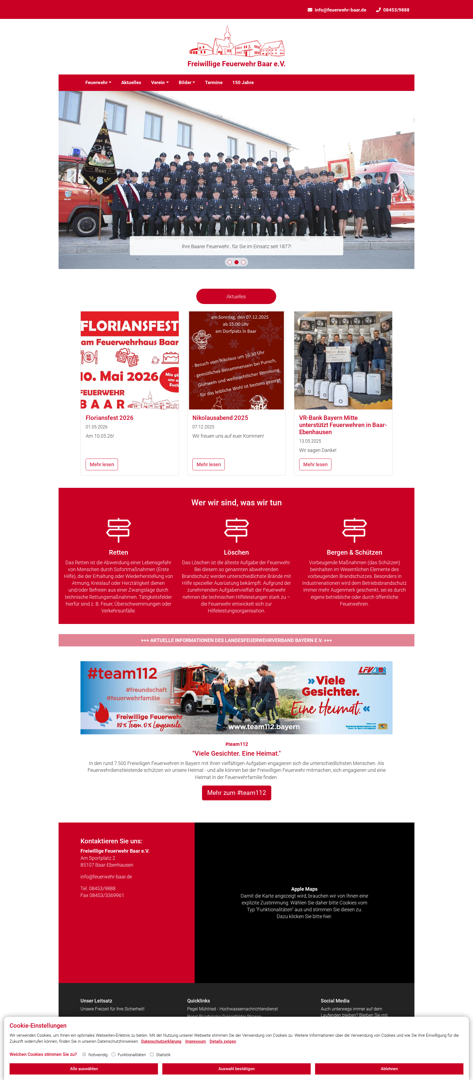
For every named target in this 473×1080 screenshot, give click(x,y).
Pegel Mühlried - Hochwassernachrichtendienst (232, 1009)
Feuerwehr (96, 82)
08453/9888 (396, 10)
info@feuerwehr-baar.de (340, 10)
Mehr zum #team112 (236, 792)
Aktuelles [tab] (236, 296)
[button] (230, 262)
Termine (214, 82)
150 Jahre (243, 82)
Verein (158, 82)
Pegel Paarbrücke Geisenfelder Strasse (224, 1016)
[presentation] (72, 180)
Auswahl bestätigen (236, 1068)
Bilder (185, 82)
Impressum (195, 1041)
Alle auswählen (84, 1068)
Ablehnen (389, 1068)
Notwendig (98, 1054)
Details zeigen (223, 1041)
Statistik (163, 1054)
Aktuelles (131, 82)
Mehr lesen (102, 464)
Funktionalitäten (132, 1054)
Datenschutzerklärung (161, 1041)
